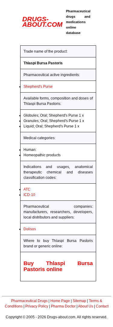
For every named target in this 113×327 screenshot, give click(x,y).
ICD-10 (29, 195)
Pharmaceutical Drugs (29, 301)
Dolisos (30, 229)
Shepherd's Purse (38, 86)
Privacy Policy (36, 306)
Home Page (60, 301)
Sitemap (79, 301)
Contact (102, 306)
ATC (27, 189)
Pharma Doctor (63, 306)
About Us (85, 306)
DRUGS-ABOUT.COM (42, 21)
